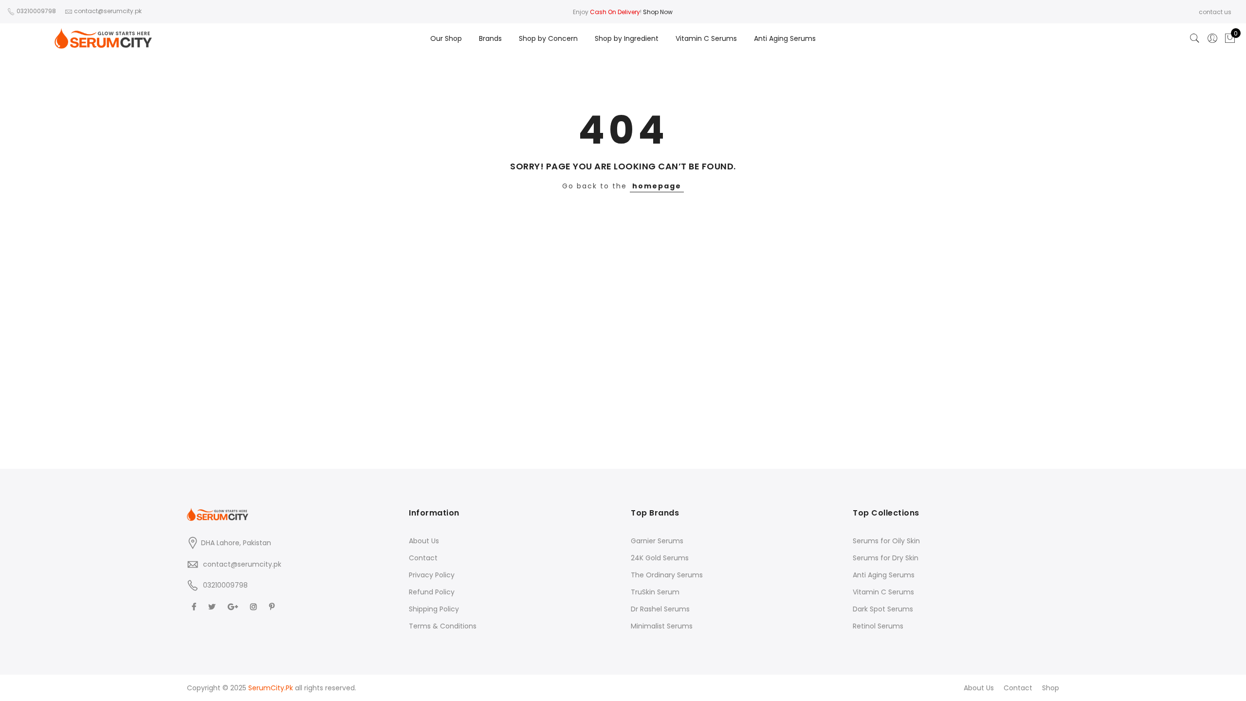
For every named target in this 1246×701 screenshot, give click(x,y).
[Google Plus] (234, 606)
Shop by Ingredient (627, 38)
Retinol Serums (878, 626)
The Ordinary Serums (667, 575)
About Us (424, 541)
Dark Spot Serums (883, 609)
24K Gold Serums (660, 558)
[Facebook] (195, 606)
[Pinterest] (273, 606)
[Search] (1195, 38)
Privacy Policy (432, 575)
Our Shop (446, 38)
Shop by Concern (548, 38)
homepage (656, 186)
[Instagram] (254, 606)
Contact (423, 558)
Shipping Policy (434, 609)
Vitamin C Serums (706, 38)
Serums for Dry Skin (885, 558)
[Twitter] (213, 606)
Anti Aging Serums (785, 38)
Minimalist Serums (662, 626)
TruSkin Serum (655, 592)
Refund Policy (432, 592)
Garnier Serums (657, 541)
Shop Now (658, 12)
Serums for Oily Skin (886, 541)
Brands (490, 38)
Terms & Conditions (442, 626)
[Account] (1212, 38)
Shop (1050, 688)
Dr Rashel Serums (660, 609)
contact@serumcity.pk (242, 564)
